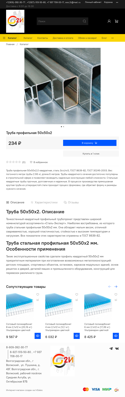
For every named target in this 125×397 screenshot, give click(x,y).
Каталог (12, 37)
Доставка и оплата (63, 37)
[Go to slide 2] (63, 126)
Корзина (108, 2)
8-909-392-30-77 (17, 347)
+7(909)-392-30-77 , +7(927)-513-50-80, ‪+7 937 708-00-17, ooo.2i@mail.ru (43, 2)
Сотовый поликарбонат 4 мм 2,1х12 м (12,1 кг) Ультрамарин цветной (58, 327)
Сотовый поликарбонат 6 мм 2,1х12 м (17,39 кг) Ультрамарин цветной (97, 327)
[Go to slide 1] (61, 126)
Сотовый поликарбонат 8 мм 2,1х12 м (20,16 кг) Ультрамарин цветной (19, 327)
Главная (10, 44)
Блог (104, 37)
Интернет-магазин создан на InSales (24, 390)
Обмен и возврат (87, 37)
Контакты (42, 37)
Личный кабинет (93, 2)
